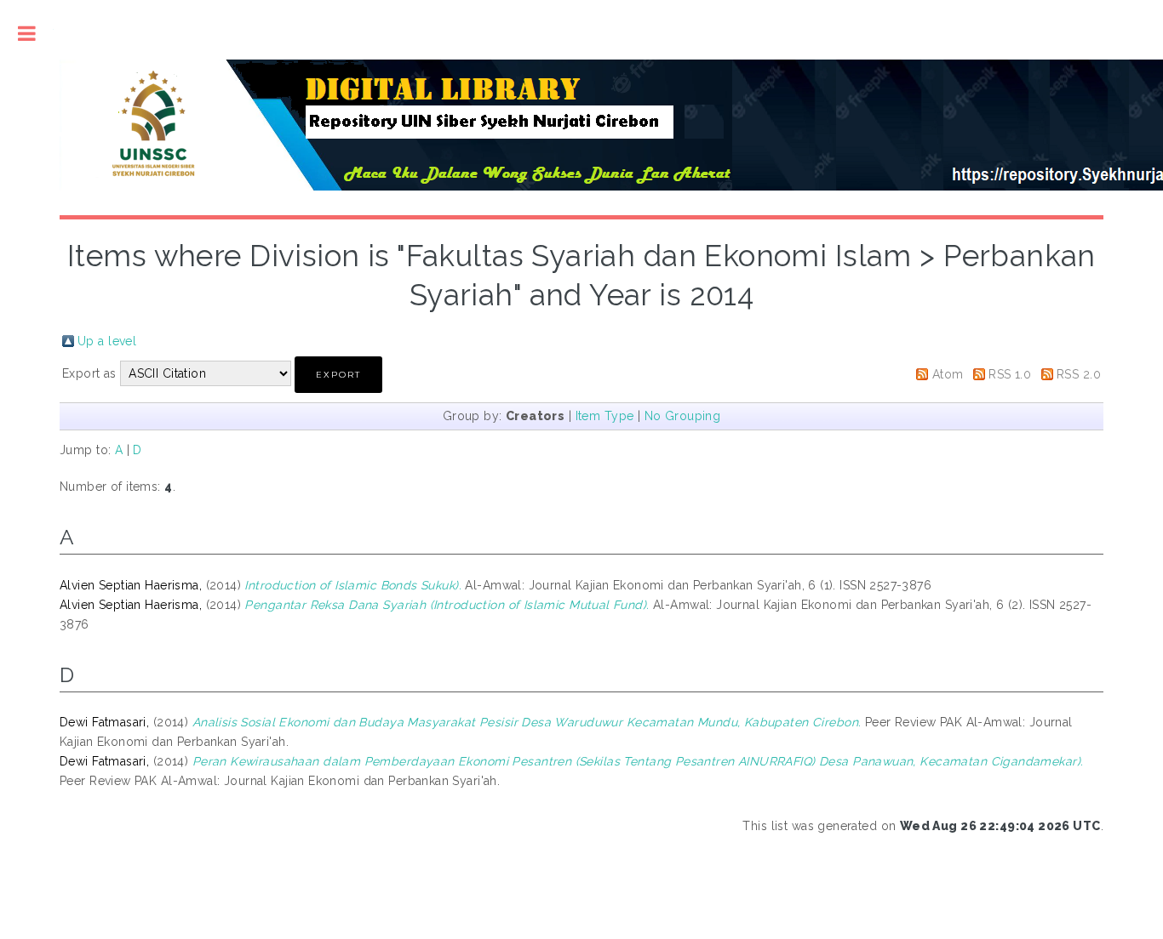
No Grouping (683, 416)
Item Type (605, 416)
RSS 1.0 (1009, 374)
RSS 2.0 (1079, 374)
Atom (948, 374)
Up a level (106, 341)
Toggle (27, 33)
